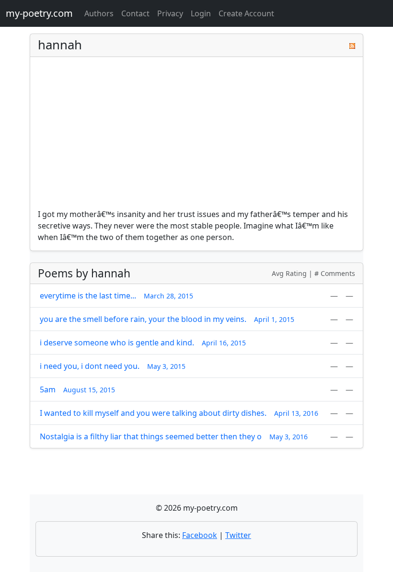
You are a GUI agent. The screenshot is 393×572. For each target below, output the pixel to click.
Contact (135, 13)
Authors (99, 13)
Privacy (170, 13)
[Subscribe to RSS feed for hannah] (352, 45)
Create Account (246, 13)
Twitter (238, 535)
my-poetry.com (39, 13)
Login (201, 13)
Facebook (199, 535)
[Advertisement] (196, 136)
